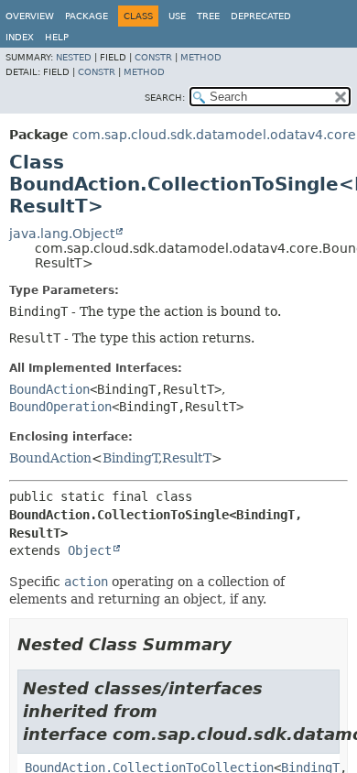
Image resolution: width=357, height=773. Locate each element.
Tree (208, 16)
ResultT (186, 458)
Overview (29, 16)
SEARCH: (165, 98)
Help (57, 37)
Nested (74, 57)
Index (19, 37)
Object (90, 550)
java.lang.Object (61, 233)
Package (86, 16)
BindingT (130, 458)
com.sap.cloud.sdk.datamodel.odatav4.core (214, 134)
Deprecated (261, 16)
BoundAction (49, 389)
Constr (153, 57)
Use (177, 16)
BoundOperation (60, 406)
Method (201, 57)
